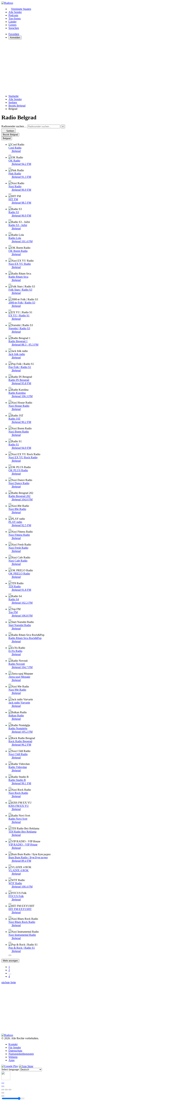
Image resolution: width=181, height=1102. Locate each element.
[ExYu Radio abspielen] (9, 658)
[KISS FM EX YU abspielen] (9, 813)
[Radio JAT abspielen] (9, 426)
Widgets (12, 1057)
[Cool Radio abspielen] (9, 155)
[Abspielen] (6, 1089)
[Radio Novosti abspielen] (9, 671)
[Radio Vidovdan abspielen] (9, 774)
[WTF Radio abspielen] (9, 890)
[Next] (9, 1089)
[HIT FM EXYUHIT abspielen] (9, 916)
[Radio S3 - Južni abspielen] (9, 232)
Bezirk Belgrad (16, 105)
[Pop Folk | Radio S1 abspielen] (9, 374)
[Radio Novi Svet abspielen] (9, 826)
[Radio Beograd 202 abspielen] (9, 503)
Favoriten (13, 34)
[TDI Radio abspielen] (9, 593)
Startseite (13, 96)
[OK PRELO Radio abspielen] (9, 581)
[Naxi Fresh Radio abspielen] (9, 555)
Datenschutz (15, 1050)
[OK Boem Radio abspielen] (9, 258)
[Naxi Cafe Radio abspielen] (9, 568)
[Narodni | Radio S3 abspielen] (9, 335)
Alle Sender (15, 12)
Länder (12, 21)
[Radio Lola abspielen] (9, 245)
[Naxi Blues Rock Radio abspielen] (9, 929)
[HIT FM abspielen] (9, 206)
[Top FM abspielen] (9, 619)
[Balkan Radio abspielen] (9, 723)
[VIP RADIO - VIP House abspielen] (9, 852)
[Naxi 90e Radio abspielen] (9, 697)
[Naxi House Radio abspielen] (9, 413)
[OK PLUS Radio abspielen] (9, 477)
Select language (10, 1069)
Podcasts (13, 15)
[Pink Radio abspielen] (9, 181)
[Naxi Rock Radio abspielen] (9, 800)
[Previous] (2, 1089)
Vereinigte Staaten (21, 8)
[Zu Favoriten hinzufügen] (2, 1092)
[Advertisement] (90, 67)
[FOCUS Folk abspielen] (9, 903)
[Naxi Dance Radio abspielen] (9, 490)
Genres (12, 24)
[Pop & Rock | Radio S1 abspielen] (9, 955)
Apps (11, 1060)
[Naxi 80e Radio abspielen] (9, 516)
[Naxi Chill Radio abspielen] (9, 761)
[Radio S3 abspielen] (9, 219)
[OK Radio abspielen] (9, 168)
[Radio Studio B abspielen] (9, 787)
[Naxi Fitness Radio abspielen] (9, 542)
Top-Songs (14, 18)
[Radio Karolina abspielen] (9, 400)
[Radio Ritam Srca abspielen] (9, 284)
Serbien (12, 102)
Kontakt (12, 1044)
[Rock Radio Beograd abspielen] (9, 748)
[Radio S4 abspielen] (9, 606)
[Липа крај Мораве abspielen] (9, 684)
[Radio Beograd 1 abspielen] (9, 348)
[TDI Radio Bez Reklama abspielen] (9, 839)
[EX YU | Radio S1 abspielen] (9, 322)
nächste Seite (8, 982)
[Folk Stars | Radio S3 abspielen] (9, 297)
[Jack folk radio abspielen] (9, 361)
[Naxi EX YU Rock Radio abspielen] (9, 464)
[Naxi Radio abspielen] (9, 193)
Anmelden (15, 37)
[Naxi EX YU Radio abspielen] (9, 271)
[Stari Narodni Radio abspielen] (9, 632)
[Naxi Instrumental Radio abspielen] (9, 942)
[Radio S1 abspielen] (9, 452)
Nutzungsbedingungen (21, 1053)
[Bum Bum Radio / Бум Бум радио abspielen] (9, 864)
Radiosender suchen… (14, 126)
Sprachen (13, 28)
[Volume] (2, 1096)
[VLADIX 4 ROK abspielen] (9, 877)
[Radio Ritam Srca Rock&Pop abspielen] (9, 645)
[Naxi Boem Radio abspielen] (9, 439)
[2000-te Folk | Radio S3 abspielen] (9, 310)
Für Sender (14, 1047)
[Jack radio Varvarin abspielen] (9, 710)
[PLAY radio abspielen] (9, 529)
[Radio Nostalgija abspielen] (9, 735)
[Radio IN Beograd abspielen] (9, 387)
